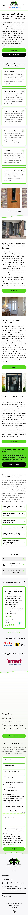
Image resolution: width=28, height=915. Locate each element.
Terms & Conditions (14, 905)
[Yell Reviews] (20, 644)
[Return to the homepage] (14, 866)
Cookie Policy (14, 907)
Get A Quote (14, 441)
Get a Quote (14, 50)
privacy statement (8, 844)
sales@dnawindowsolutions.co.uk (14, 722)
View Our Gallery (14, 211)
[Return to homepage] (14, 5)
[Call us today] (24, 5)
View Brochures (14, 54)
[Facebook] (14, 870)
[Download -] (14, 559)
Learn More (14, 367)
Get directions (13, 736)
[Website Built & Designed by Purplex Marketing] (14, 911)
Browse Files (14, 811)
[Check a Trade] (8, 644)
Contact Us (14, 290)
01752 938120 (9, 718)
